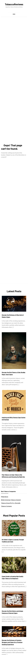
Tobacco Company (6, 506)
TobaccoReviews (14, 4)
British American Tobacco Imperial (11, 500)
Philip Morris (4, 496)
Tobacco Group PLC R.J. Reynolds (10, 503)
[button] (14, 14)
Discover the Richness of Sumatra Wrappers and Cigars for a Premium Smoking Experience (12, 642)
